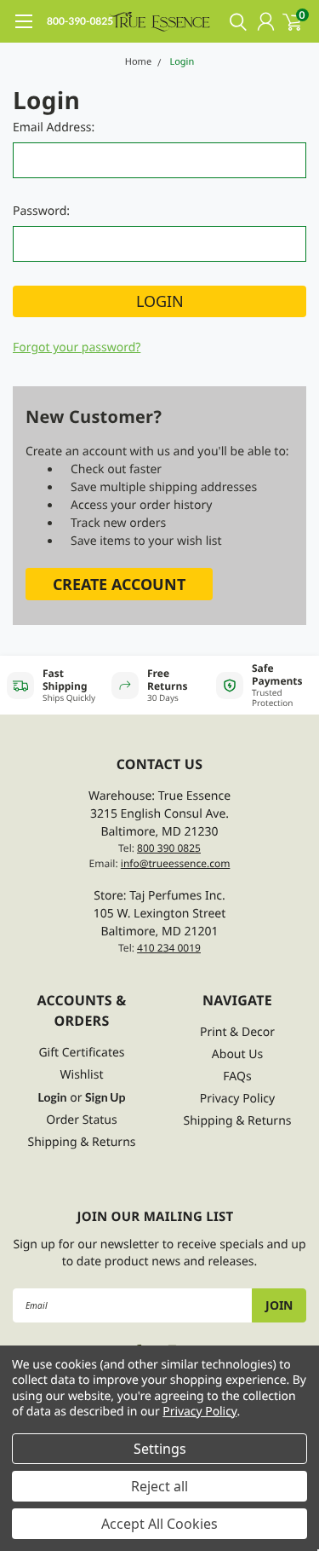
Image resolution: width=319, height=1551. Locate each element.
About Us (237, 1054)
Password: (41, 211)
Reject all (159, 1486)
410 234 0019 (169, 947)
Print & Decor (237, 1032)
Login (181, 61)
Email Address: (53, 127)
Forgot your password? (76, 347)
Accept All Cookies (159, 1523)
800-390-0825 (80, 20)
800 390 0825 (169, 848)
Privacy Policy (237, 1099)
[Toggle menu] (23, 30)
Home (138, 61)
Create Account (119, 584)
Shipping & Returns (81, 1142)
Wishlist (82, 1075)
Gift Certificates (81, 1053)
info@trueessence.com (176, 863)
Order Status (81, 1120)
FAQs (237, 1076)
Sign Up (105, 1097)
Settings (160, 1448)
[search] (234, 21)
